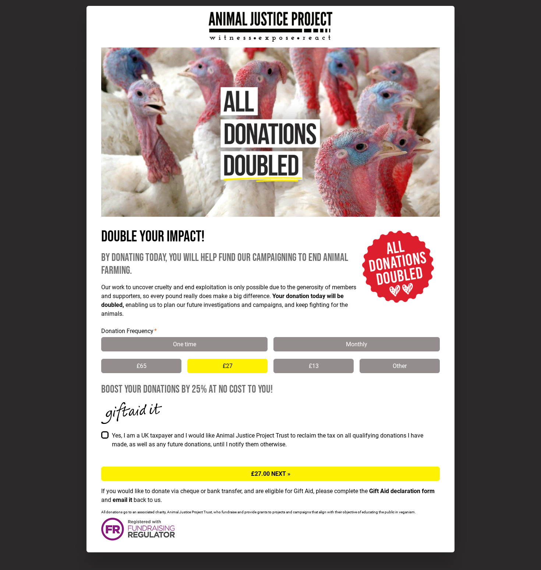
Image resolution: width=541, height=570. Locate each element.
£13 (314, 365)
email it (122, 499)
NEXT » (270, 473)
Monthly (356, 344)
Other (400, 365)
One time (184, 344)
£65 (141, 365)
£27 (228, 365)
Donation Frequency (127, 331)
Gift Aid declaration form (402, 491)
